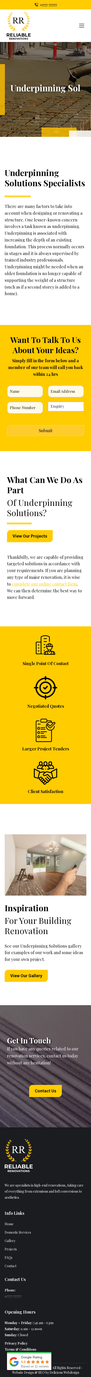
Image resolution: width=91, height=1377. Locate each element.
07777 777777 (48, 4)
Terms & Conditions (20, 1349)
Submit (45, 430)
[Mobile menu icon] (81, 25)
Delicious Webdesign (64, 1372)
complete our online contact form (44, 584)
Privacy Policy (16, 1343)
